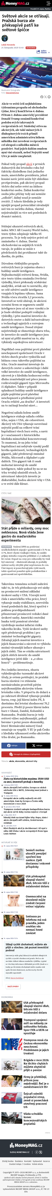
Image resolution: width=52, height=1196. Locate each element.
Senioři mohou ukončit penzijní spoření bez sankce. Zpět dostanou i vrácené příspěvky (38, 858)
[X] (45, 96)
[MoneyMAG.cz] (15, 3)
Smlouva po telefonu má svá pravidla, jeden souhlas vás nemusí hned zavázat (36, 925)
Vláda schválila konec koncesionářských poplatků (35, 1118)
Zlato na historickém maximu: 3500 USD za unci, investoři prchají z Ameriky (26, 780)
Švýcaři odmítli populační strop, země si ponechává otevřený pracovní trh (36, 1100)
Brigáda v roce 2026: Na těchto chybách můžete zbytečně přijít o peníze (36, 1065)
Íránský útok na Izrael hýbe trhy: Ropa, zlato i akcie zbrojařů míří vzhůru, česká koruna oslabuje (26, 820)
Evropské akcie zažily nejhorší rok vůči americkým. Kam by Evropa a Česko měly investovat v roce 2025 (23, 801)
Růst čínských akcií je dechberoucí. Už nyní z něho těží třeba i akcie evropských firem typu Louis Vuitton (26, 831)
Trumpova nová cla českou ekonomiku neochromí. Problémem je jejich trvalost (36, 1046)
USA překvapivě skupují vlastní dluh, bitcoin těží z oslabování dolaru (37, 881)
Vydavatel (37, 1161)
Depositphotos (12, 93)
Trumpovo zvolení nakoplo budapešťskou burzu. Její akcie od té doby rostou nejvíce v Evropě (27, 810)
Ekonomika (7, 997)
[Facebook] (41, 96)
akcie (11, 761)
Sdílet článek (44, 52)
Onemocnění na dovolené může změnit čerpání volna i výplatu (36, 901)
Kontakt (27, 1161)
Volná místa (37, 1164)
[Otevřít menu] (48, 3)
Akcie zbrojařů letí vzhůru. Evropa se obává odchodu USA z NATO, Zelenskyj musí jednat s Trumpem (26, 790)
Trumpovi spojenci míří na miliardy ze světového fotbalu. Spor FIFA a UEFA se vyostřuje (36, 1026)
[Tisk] (49, 96)
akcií (29, 164)
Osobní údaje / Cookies (20, 1164)
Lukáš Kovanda (8, 45)
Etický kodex (8, 1161)
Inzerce (46, 1161)
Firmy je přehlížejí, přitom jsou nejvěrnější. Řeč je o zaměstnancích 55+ (36, 1082)
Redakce (19, 1161)
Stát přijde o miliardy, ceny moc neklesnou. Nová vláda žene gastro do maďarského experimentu (25, 534)
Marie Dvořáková (17, 978)
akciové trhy (31, 761)
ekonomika (20, 761)
